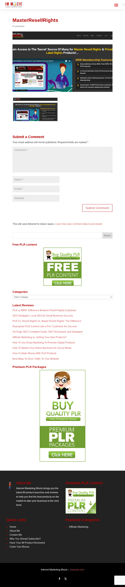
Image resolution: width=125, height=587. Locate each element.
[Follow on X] (65, 578)
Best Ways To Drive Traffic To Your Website (35, 358)
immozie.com (77, 569)
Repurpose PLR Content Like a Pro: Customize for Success (44, 326)
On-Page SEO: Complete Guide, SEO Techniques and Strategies (47, 331)
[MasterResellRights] (35, 119)
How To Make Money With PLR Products (34, 353)
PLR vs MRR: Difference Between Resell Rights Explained (44, 310)
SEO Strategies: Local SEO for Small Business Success (42, 315)
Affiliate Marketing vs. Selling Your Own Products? (39, 337)
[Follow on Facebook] (59, 578)
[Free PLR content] (62, 267)
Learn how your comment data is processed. (79, 224)
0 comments (18, 26)
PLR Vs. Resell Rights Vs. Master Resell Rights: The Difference (46, 321)
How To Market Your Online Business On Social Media (41, 348)
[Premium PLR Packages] (62, 416)
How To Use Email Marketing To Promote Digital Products (43, 342)
